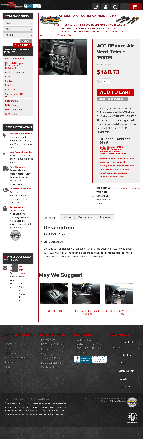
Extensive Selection (21, 133)
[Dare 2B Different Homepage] (12, 5)
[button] (115, 7)
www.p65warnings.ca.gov (126, 188)
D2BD (122, 363)
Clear (26, 40)
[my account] (105, 6)
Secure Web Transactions (17, 208)
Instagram (124, 386)
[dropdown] (124, 6)
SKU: (99, 64)
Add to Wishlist (112, 99)
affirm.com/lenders (36, 410)
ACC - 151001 (55, 311)
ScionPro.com (126, 371)
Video (67, 217)
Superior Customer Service (20, 190)
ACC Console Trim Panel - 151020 (87, 312)
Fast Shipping (17, 167)
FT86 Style (125, 355)
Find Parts (22, 45)
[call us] (96, 6)
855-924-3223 (89, 340)
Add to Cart (115, 92)
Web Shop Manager (117, 401)
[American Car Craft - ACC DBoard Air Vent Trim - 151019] (63, 57)
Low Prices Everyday (21, 152)
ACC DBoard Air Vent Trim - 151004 (120, 312)
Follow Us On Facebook (123, 344)
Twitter (122, 378)
